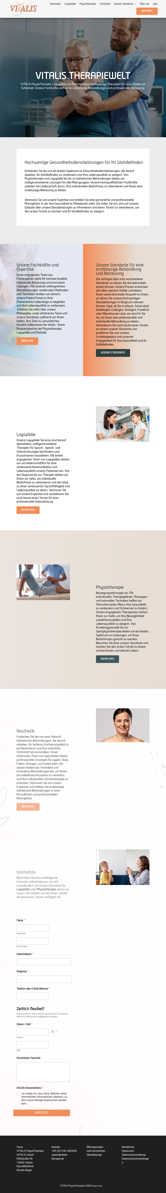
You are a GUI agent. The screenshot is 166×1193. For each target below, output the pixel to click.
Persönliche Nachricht (28, 1058)
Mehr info (28, 510)
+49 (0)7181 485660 (64, 1151)
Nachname (22, 946)
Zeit (18, 1050)
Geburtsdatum (25, 954)
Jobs (155, 4)
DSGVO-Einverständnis (30, 1088)
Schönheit (105, 4)
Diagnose (23, 971)
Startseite (55, 4)
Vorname (21, 933)
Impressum (128, 1151)
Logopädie (70, 4)
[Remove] (56, 1031)
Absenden (41, 1112)
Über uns (144, 4)
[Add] (52, 1031)
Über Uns (27, 341)
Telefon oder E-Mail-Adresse (33, 989)
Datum (20, 1037)
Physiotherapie (87, 4)
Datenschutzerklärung (134, 1155)
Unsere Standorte (123, 4)
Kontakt (147, 11)
